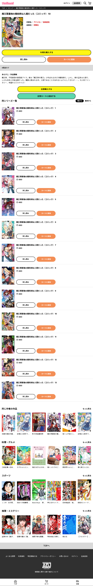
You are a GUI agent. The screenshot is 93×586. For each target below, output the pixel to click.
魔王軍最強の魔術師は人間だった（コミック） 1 (36, 108)
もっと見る (87, 409)
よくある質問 (10, 556)
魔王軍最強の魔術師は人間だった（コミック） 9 (36, 291)
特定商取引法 (32, 556)
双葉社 (36, 25)
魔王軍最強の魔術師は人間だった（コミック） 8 (36, 268)
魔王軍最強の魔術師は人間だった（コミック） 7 (36, 245)
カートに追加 (69, 59)
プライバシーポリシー (48, 556)
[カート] (89, 3)
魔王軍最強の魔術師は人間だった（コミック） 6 (36, 222)
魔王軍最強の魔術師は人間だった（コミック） (31, 8)
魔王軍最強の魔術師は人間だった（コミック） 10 (36, 314)
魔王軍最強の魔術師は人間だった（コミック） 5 (36, 199)
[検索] (85, 3)
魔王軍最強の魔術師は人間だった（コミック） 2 (36, 131)
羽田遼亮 (46, 22)
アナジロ (37, 22)
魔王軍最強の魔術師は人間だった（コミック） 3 (36, 153)
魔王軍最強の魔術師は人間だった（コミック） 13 (36, 382)
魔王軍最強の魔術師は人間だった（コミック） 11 (36, 337)
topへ (46, 546)
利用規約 (21, 556)
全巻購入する (46, 89)
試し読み (23, 59)
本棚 (77, 584)
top (3, 8)
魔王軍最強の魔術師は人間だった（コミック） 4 (36, 176)
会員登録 (77, 3)
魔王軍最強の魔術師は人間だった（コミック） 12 (36, 360)
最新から (88, 101)
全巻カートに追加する (46, 96)
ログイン (67, 3)
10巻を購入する (46, 52)
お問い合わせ (64, 556)
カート (47, 584)
